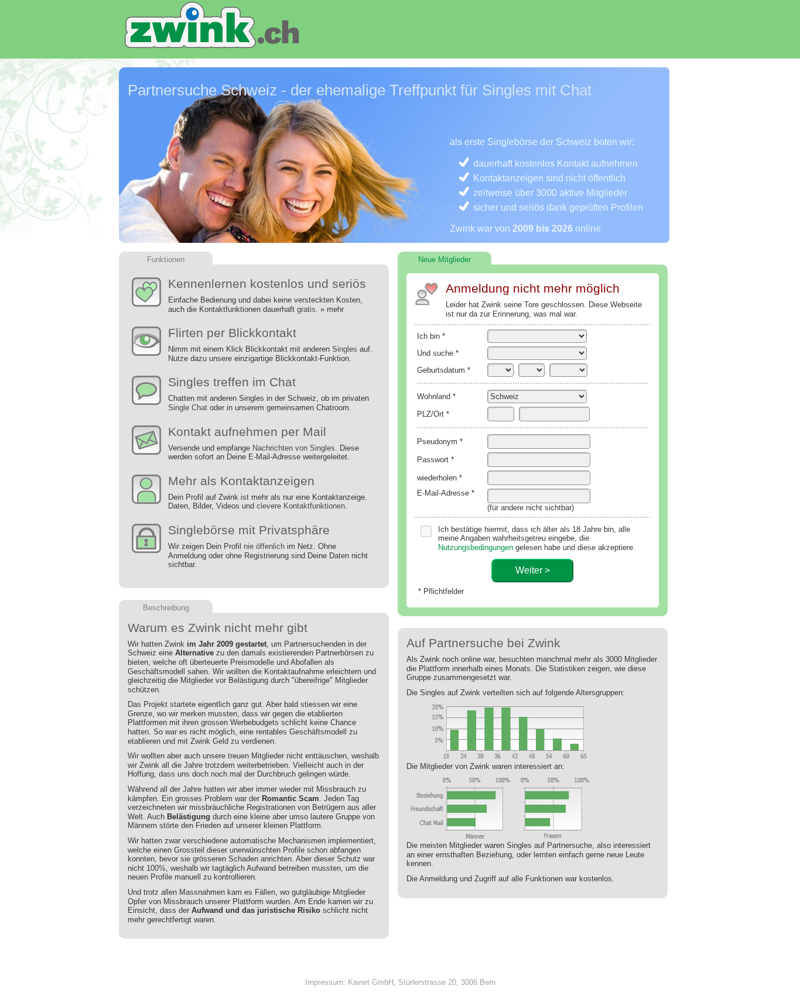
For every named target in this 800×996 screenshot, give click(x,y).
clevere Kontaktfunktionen (301, 506)
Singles (344, 349)
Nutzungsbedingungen (475, 547)
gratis (306, 309)
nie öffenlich (264, 546)
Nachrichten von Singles (293, 448)
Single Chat (187, 407)
